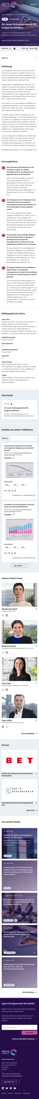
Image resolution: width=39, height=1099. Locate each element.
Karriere (4, 1093)
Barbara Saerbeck (9, 646)
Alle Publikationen (28, 992)
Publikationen (9, 14)
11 (21, 511)
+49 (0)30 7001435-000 (13, 1073)
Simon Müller (7, 720)
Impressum (18, 1093)
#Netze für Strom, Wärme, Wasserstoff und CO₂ (15, 40)
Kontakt (10, 1093)
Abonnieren (29, 1032)
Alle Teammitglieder (27, 733)
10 (21, 455)
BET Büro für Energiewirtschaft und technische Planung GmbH (17, 774)
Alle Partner (30, 810)
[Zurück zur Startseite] (9, 4)
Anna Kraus (6, 683)
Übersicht (5, 58)
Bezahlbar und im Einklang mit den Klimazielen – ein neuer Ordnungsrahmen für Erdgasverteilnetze (19, 902)
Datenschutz (26, 1093)
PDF (22, 485)
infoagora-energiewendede (12, 1076)
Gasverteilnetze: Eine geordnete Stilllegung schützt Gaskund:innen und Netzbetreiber (19, 934)
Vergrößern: (8, 458)
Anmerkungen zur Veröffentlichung (22, 495)
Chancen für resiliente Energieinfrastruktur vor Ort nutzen (18, 836)
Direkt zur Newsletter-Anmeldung (23, 1039)
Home (3, 14)
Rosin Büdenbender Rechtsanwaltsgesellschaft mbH (17, 804)
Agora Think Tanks (9, 1082)
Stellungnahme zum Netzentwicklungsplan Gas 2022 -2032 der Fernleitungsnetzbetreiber (19, 967)
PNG (6, 485)
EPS (15, 485)
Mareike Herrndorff (9, 609)
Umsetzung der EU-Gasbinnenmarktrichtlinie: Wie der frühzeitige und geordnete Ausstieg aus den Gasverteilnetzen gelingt (18, 871)
